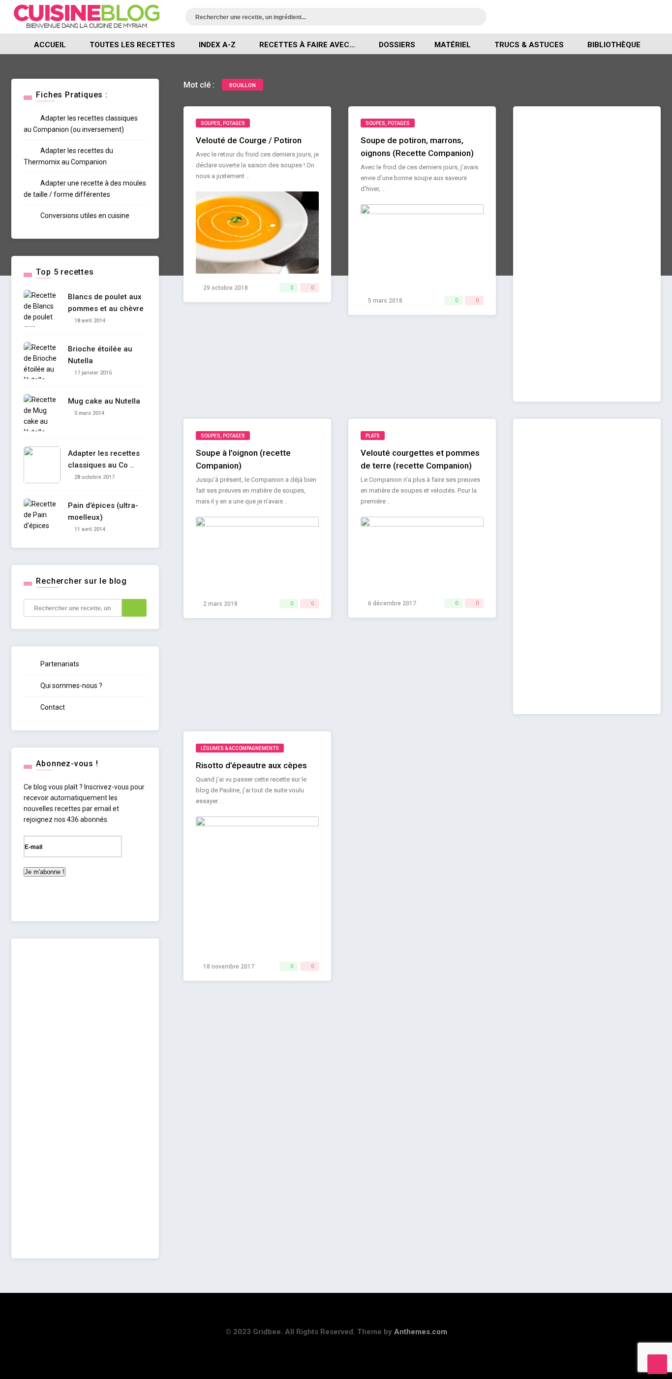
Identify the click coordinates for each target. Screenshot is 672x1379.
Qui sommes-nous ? (70, 686)
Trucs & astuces (529, 44)
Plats (373, 436)
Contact (52, 707)
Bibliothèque (614, 44)
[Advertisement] (587, 254)
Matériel (452, 44)
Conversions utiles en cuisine (84, 215)
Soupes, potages (223, 123)
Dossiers (397, 44)
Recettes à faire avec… (307, 44)
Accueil (50, 44)
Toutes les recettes (132, 44)
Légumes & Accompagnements (240, 748)
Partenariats (59, 664)
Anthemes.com (420, 1331)
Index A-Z (217, 44)
